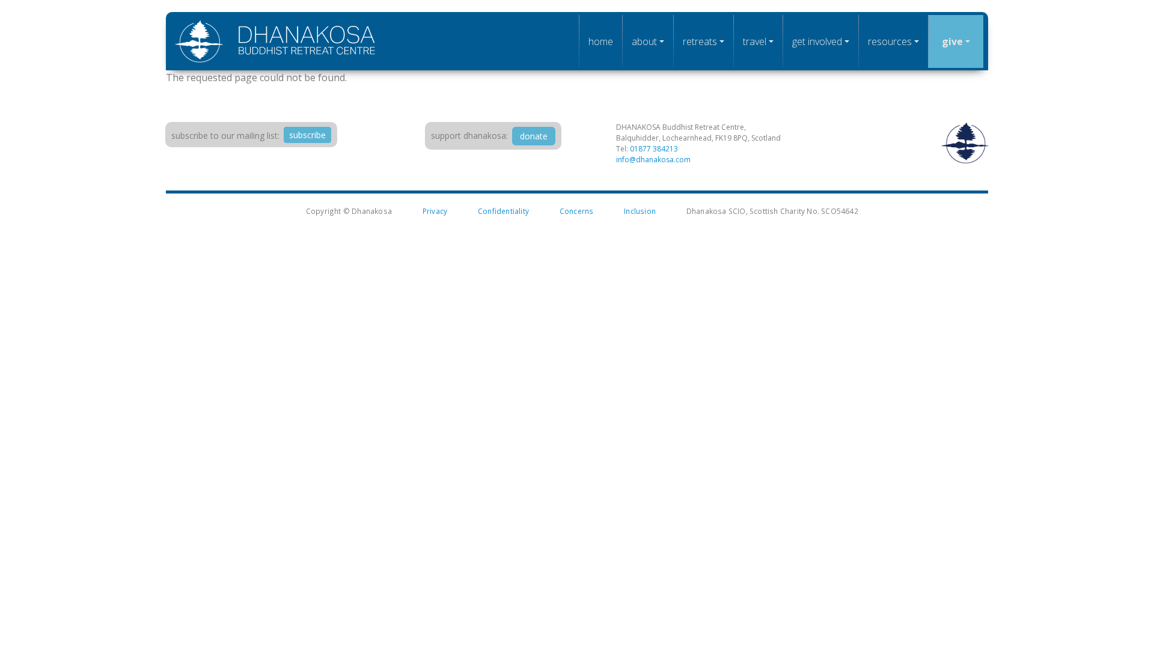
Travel (754, 41)
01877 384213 (654, 149)
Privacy (435, 211)
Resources (890, 41)
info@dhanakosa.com (653, 159)
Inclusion (640, 211)
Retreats (700, 41)
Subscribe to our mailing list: (225, 135)
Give (952, 41)
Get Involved (817, 41)
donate (534, 136)
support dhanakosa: (469, 135)
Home (600, 41)
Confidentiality (503, 211)
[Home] (275, 41)
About (644, 41)
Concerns (577, 211)
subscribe (307, 135)
